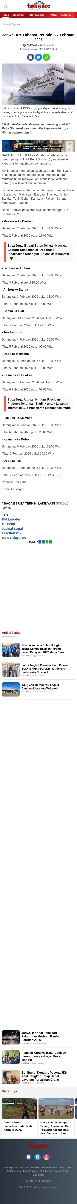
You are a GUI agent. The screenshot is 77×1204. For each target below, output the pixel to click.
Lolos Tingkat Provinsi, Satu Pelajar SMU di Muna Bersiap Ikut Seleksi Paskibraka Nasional (44, 668)
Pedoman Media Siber (53, 1167)
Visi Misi (24, 1167)
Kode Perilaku (30, 1171)
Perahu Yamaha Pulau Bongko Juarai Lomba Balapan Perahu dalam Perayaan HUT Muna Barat (43, 649)
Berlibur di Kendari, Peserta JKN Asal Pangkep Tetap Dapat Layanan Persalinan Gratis (44, 1076)
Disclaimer (38, 1175)
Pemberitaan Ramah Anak (54, 1171)
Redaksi (35, 1167)
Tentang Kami (10, 1167)
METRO (53, 14)
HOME (5, 14)
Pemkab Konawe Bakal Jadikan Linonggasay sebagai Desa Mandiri (43, 1056)
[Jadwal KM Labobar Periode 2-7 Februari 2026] (30, 57)
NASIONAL (18, 14)
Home (5, 24)
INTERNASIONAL (37, 14)
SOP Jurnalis (14, 1171)
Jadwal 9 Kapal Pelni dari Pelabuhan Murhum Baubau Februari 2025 (41, 1036)
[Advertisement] (38, 592)
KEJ (70, 1167)
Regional (15, 24)
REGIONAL (66, 14)
